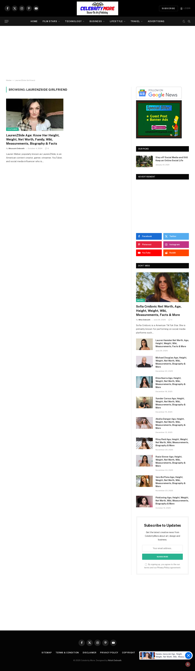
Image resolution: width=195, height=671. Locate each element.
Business (96, 21)
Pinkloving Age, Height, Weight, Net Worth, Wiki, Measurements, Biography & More (172, 500)
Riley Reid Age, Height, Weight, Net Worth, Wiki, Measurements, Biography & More (172, 442)
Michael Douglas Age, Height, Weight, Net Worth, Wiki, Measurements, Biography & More (171, 362)
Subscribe (168, 8)
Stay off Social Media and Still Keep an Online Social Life (172, 159)
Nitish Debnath (114, 660)
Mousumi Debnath (17, 148)
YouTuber (12, 129)
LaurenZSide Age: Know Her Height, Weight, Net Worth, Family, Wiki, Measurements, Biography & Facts (32, 139)
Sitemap (47, 652)
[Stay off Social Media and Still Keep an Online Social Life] (144, 161)
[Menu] (7, 21)
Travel (135, 21)
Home (34, 21)
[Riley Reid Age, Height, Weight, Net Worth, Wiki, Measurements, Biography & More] (144, 443)
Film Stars (50, 21)
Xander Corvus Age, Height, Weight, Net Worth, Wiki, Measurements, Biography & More (171, 403)
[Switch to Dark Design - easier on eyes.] (184, 21)
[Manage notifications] (187, 664)
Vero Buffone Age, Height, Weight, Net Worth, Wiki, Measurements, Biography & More (171, 482)
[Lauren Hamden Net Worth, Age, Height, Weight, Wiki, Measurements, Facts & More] (144, 344)
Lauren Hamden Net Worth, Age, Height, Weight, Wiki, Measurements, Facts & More (172, 343)
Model (140, 300)
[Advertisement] (97, 52)
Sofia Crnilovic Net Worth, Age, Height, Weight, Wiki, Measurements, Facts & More (158, 311)
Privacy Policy (163, 567)
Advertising (156, 21)
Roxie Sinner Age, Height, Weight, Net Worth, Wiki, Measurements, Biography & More (171, 461)
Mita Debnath (144, 320)
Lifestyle (116, 21)
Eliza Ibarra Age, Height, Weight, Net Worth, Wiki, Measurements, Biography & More (171, 382)
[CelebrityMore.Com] (97, 8)
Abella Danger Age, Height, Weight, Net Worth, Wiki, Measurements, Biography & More (171, 423)
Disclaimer (89, 652)
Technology (73, 21)
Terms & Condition (67, 652)
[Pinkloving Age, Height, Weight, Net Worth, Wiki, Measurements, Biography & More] (144, 501)
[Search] (188, 21)
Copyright (128, 652)
